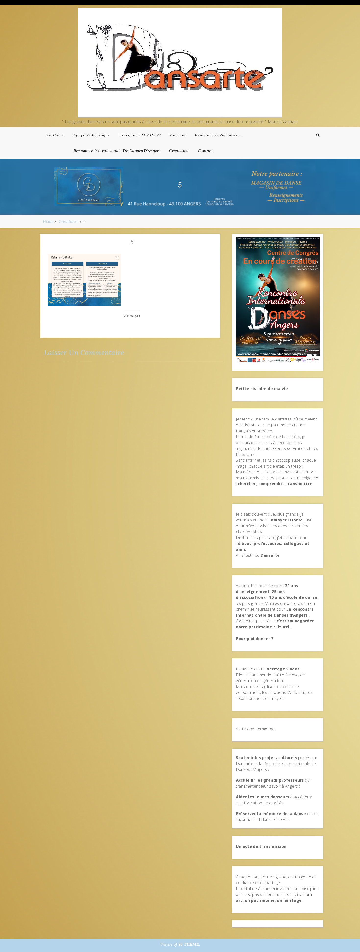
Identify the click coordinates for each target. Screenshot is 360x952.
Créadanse (179, 150)
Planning (178, 135)
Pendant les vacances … (218, 135)
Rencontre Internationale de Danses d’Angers (117, 150)
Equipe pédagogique (91, 135)
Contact (205, 150)
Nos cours (54, 135)
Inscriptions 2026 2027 (139, 135)
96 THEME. (189, 944)
